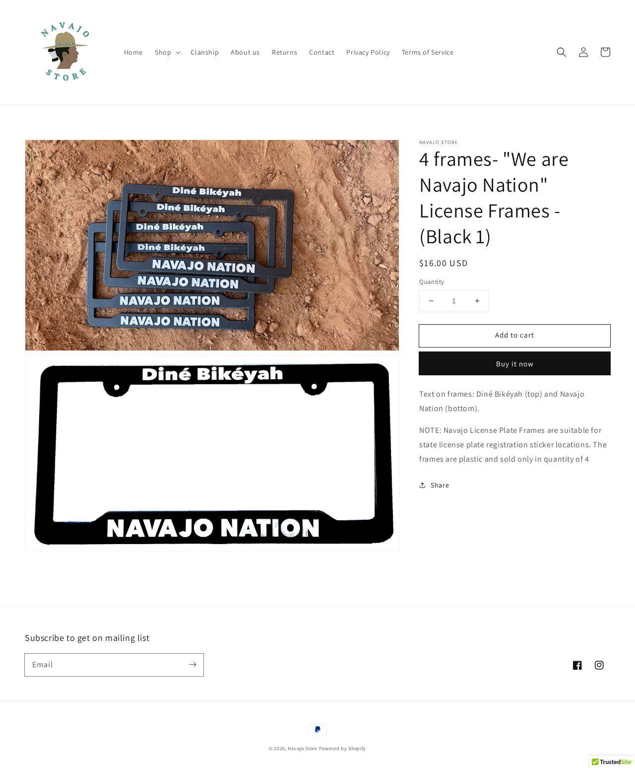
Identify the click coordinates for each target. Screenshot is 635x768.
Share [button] (440, 484)
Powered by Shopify (343, 748)
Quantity (431, 282)
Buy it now (515, 363)
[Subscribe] (192, 665)
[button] (167, 52)
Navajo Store (302, 748)
